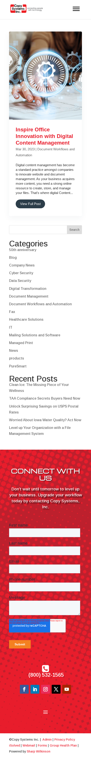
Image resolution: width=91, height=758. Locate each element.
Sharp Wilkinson (38, 751)
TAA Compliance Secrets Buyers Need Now (44, 398)
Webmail (29, 745)
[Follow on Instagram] (45, 689)
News (13, 350)
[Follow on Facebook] (24, 689)
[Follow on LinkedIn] (34, 689)
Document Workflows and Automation (40, 304)
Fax (12, 312)
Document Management (28, 296)
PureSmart (18, 366)
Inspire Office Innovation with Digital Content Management (44, 136)
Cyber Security (21, 273)
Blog (13, 257)
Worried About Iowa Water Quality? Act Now (45, 420)
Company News (22, 265)
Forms (42, 745)
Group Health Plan (63, 745)
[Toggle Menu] (76, 9)
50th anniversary (22, 250)
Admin (47, 739)
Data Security (20, 281)
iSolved (14, 745)
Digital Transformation (27, 289)
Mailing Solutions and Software (34, 335)
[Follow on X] (56, 689)
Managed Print (21, 343)
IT (10, 327)
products (16, 358)
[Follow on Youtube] (66, 689)
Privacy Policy (64, 739)
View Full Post (30, 204)
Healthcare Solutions (26, 319)
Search (74, 229)
